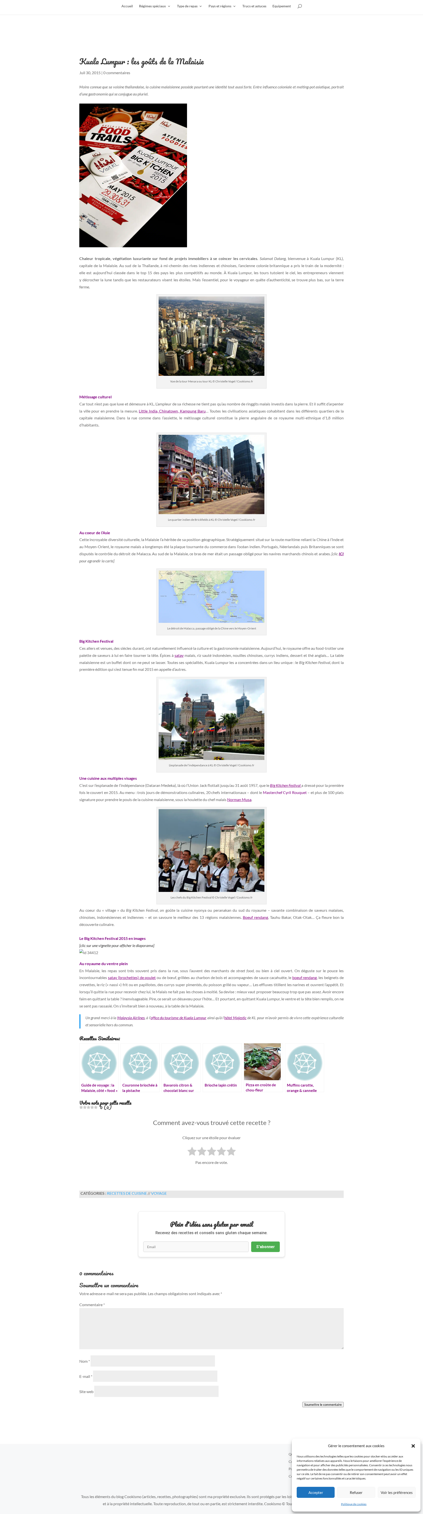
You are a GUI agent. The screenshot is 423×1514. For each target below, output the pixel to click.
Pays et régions (220, 6)
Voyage (159, 1193)
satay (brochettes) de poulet (132, 977)
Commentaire (92, 1304)
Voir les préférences (397, 1492)
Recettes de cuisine (127, 1193)
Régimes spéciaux (152, 6)
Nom (84, 1361)
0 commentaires (116, 72)
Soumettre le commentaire (323, 1405)
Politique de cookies (353, 1504)
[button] (413, 1445)
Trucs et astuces (254, 6)
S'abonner (265, 1246)
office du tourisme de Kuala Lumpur (179, 1017)
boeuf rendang (304, 977)
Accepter (315, 1492)
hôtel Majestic (235, 1017)
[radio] (192, 1152)
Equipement (281, 6)
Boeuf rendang (255, 917)
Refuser (356, 1492)
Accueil (127, 6)
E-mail (85, 1376)
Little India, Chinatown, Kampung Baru (172, 411)
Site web (86, 1391)
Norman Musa (239, 799)
